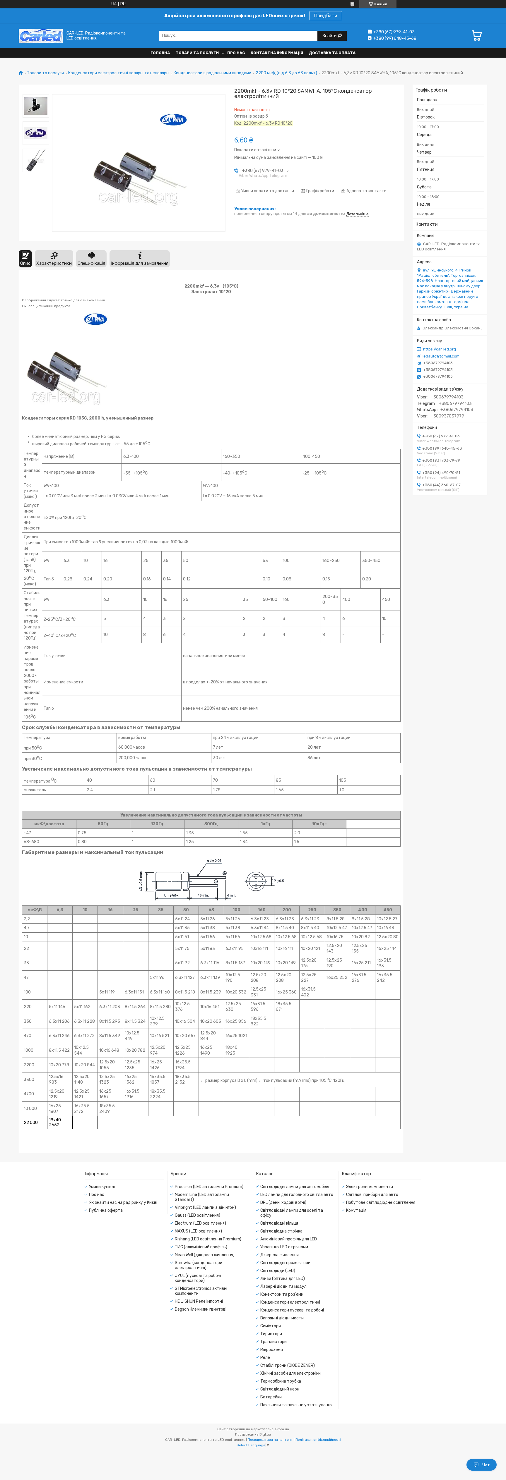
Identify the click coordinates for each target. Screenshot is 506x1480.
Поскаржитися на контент (270, 1440)
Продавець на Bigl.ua (253, 1434)
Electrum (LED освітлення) (200, 1223)
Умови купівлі (102, 1186)
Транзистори (273, 1341)
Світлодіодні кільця (279, 1223)
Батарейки (271, 1397)
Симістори (270, 1325)
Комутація (356, 1210)
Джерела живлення (279, 1254)
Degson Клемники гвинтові (200, 1309)
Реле (265, 1357)
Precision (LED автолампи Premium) (209, 1186)
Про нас (236, 53)
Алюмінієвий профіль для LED (288, 1239)
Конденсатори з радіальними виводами (212, 73)
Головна (160, 53)
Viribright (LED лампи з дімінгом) (205, 1207)
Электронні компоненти (369, 1186)
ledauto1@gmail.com (441, 356)
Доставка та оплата (332, 53)
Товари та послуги (197, 53)
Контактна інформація (277, 53)
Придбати (325, 15)
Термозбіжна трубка (280, 1381)
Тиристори (271, 1333)
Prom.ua (282, 1429)
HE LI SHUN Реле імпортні (199, 1301)
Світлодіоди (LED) (277, 1270)
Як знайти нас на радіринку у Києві (123, 1202)
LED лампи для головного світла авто (296, 1194)
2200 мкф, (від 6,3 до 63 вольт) (286, 73)
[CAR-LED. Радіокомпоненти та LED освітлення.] (41, 35)
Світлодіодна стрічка (281, 1231)
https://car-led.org (439, 349)
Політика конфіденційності (318, 1440)
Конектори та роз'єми (281, 1294)
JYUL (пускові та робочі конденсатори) (198, 1278)
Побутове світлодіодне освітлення (380, 1202)
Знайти (330, 35)
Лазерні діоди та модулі (283, 1286)
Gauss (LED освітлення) (197, 1215)
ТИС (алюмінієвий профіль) (201, 1246)
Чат (486, 1464)
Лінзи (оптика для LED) (282, 1278)
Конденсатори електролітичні (290, 1302)
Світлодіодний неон (279, 1389)
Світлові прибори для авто (372, 1194)
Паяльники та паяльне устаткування (296, 1404)
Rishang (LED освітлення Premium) (208, 1239)
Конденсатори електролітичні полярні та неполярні (119, 73)
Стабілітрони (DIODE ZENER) (287, 1365)
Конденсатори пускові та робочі (292, 1310)
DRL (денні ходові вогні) (283, 1202)
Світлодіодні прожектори (285, 1262)
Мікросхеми (271, 1349)
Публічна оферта (106, 1210)
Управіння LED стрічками (284, 1246)
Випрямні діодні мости (282, 1318)
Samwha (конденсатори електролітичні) (198, 1265)
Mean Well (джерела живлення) (205, 1254)
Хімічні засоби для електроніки (290, 1373)
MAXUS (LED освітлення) (198, 1231)
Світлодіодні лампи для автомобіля (294, 1186)
